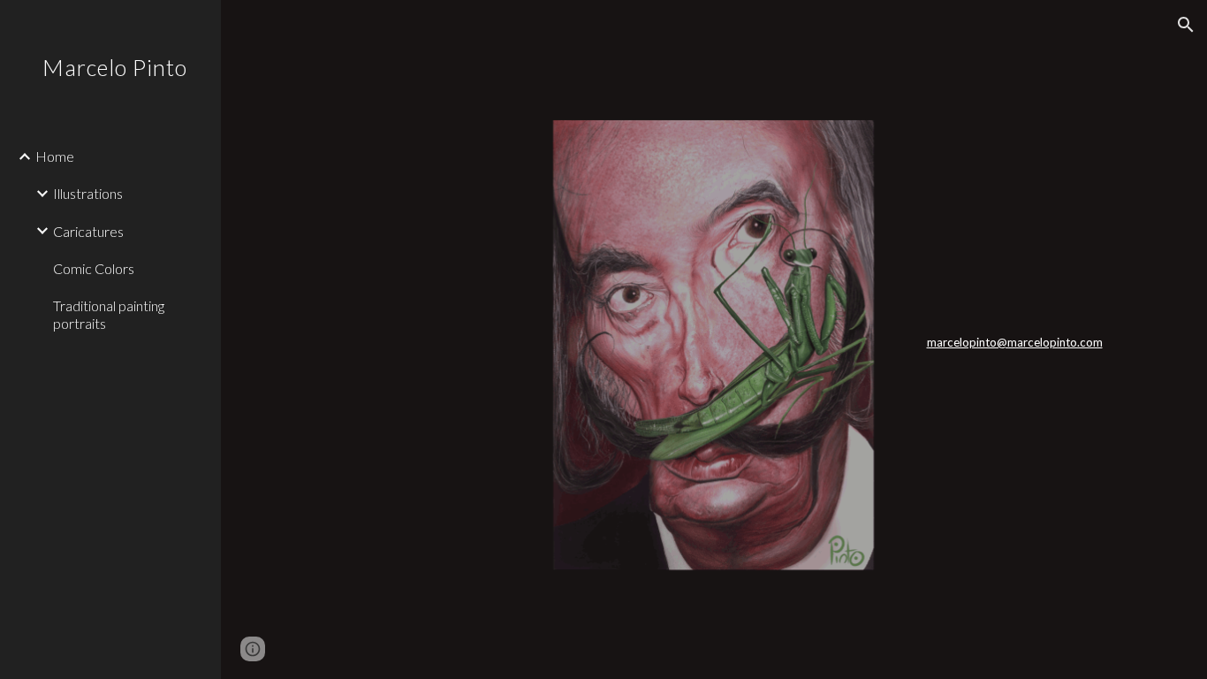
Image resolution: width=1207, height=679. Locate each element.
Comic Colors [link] (93, 268)
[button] (1186, 25)
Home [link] (54, 156)
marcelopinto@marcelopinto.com (1015, 342)
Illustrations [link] (88, 193)
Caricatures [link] (88, 231)
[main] (1015, 340)
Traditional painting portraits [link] (108, 314)
